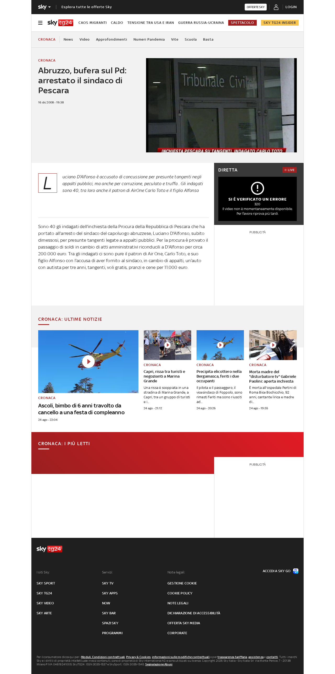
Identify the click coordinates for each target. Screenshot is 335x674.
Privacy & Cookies (138, 657)
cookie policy (180, 593)
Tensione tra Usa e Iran (150, 23)
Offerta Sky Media (184, 623)
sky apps (110, 593)
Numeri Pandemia (149, 39)
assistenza (256, 657)
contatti (272, 657)
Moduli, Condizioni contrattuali (103, 657)
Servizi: (107, 572)
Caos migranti (93, 23)
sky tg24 (44, 593)
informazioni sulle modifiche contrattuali (181, 657)
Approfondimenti (111, 39)
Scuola (191, 39)
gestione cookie (182, 583)
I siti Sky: (43, 572)
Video (85, 39)
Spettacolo (242, 23)
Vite (174, 39)
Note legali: (176, 572)
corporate (177, 633)
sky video (45, 603)
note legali (178, 603)
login (291, 7)
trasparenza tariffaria (232, 657)
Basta (208, 39)
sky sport (46, 583)
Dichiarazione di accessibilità (194, 613)
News (68, 39)
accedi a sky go (277, 571)
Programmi (112, 633)
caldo (117, 23)
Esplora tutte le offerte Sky (87, 7)
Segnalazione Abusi (159, 664)
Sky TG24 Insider (280, 23)
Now (106, 603)
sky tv (107, 583)
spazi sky (110, 623)
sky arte (44, 613)
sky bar (109, 613)
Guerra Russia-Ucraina (201, 23)
